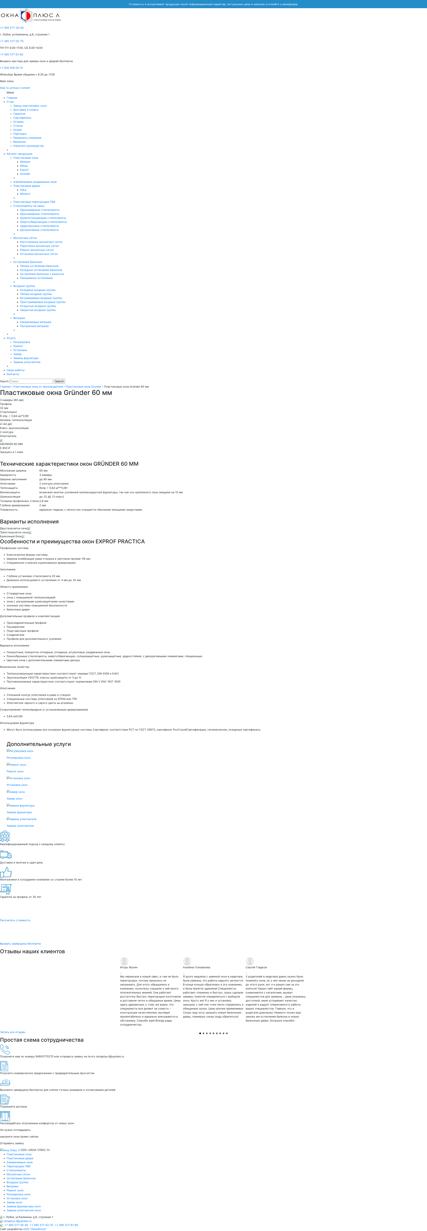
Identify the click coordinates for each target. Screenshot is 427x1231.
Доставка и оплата (25, 109)
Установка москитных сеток (39, 254)
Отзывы (18, 121)
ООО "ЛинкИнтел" (34, 1229)
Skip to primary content (15, 87)
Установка (20, 350)
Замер (17, 354)
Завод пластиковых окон (30, 105)
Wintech (25, 161)
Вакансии (19, 141)
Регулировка (21, 342)
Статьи (18, 125)
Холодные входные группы (38, 290)
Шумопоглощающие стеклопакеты (43, 217)
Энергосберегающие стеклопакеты (43, 221)
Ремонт (18, 346)
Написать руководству (28, 145)
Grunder (25, 173)
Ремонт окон (15, 1190)
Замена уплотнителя (26, 362)
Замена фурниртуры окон (24, 1206)
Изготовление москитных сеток (41, 242)
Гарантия (19, 113)
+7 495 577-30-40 (12, 27)
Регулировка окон (19, 1194)
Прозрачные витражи (34, 326)
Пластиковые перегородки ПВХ (34, 201)
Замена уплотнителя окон (24, 1210)
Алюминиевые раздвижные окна (35, 181)
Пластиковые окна (25, 157)
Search (4, 381)
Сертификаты (22, 117)
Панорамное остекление (36, 278)
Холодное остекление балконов (41, 270)
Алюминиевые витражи (35, 322)
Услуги (11, 338)
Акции (17, 129)
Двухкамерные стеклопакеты (39, 213)
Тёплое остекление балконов (39, 266)
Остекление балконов (27, 262)
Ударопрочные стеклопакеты (39, 226)
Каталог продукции (19, 153)
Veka (23, 189)
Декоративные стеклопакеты (39, 230)
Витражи (19, 318)
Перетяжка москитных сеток (39, 246)
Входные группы (24, 286)
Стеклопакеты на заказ (28, 205)
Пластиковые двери (26, 185)
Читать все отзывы (12, 1032)
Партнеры (20, 133)
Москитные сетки (25, 238)
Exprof (24, 169)
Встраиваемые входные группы (41, 298)
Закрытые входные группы (38, 310)
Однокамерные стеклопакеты (40, 209)
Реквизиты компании (27, 137)
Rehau (24, 165)
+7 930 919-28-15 (11, 67)
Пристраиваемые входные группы (43, 302)
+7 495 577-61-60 (11, 54)
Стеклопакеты (16, 1170)
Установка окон (17, 1198)
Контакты (13, 374)
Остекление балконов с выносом (42, 274)
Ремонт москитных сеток (37, 250)
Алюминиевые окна (20, 1162)
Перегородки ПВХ (19, 1166)
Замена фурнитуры (26, 358)
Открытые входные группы (38, 306)
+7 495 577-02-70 (12, 41)
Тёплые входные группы (36, 294)
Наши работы (16, 370)
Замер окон (14, 1202)
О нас (10, 101)
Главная (12, 97)
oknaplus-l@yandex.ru (18, 1221)
